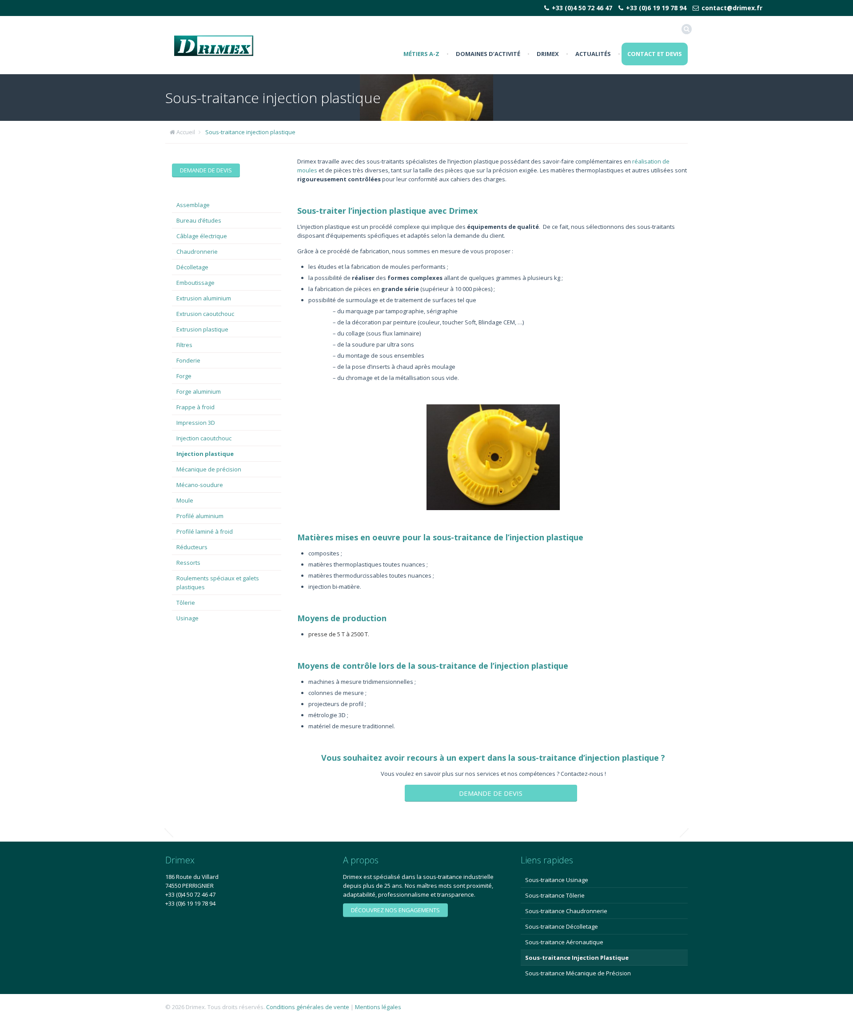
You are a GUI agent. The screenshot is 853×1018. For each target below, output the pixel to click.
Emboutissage (195, 283)
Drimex (548, 54)
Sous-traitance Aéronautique (564, 942)
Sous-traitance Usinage (556, 880)
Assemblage (193, 205)
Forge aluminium (198, 391)
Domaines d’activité (488, 54)
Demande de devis (490, 793)
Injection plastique (205, 454)
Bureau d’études (198, 220)
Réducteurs (191, 547)
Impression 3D (195, 423)
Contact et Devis (654, 54)
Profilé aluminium (199, 516)
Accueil (185, 132)
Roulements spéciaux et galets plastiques (217, 582)
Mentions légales (378, 1007)
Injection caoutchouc (203, 438)
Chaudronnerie (197, 251)
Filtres (184, 345)
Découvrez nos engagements (395, 910)
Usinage (187, 618)
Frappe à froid (195, 407)
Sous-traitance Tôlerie (555, 895)
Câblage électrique (201, 236)
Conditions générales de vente (307, 1007)
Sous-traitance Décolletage (561, 926)
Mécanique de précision (208, 469)
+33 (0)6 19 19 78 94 (656, 8)
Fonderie (188, 360)
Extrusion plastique (202, 329)
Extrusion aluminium (203, 298)
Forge (183, 376)
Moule (184, 500)
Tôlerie (185, 603)
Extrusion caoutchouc (205, 314)
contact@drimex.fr (732, 8)
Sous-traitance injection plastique (250, 132)
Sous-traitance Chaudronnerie (566, 911)
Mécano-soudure (199, 485)
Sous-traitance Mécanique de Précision (578, 973)
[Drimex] (213, 45)
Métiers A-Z (421, 54)
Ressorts (188, 563)
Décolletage (192, 267)
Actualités (593, 54)
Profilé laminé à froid (204, 531)
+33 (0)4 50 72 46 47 (582, 8)
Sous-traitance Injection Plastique (577, 958)
